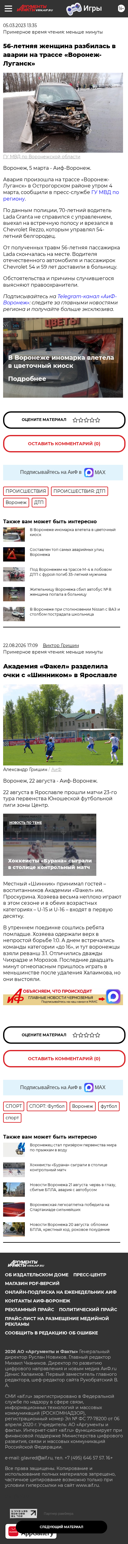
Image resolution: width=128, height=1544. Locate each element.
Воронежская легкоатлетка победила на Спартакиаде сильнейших (69, 1207)
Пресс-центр (89, 1275)
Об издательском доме (36, 1275)
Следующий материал (61, 1527)
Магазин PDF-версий (32, 1283)
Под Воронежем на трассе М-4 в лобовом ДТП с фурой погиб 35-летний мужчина (71, 572)
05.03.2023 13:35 (20, 25)
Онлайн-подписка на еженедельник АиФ (61, 1292)
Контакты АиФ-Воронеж (37, 1301)
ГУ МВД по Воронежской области (41, 156)
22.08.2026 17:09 (20, 645)
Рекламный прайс (29, 1309)
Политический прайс (88, 1309)
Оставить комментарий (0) (64, 443)
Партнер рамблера (58, 1513)
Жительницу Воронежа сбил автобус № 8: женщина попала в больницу (71, 592)
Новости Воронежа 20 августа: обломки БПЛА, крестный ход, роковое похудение (70, 1227)
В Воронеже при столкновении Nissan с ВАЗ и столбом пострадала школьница (75, 612)
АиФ (56, 769)
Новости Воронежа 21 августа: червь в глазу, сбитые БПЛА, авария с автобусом (73, 1187)
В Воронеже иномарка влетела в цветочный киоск (61, 361)
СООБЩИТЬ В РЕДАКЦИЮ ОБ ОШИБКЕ (51, 1333)
